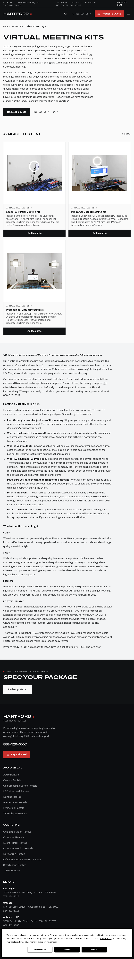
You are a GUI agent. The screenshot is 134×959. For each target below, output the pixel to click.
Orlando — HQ (11, 917)
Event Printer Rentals (15, 843)
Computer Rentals (13, 837)
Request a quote (16, 112)
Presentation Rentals (15, 802)
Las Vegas (61, 2)
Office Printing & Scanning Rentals (22, 859)
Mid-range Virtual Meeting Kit (88, 212)
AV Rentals (17, 26)
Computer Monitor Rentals (18, 848)
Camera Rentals (12, 780)
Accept (94, 950)
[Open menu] (128, 14)
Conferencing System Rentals (20, 785)
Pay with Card (19, 754)
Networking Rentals (14, 854)
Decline (67, 950)
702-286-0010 (11, 896)
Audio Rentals (11, 774)
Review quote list (17, 689)
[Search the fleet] (65, 14)
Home (5, 26)
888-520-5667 (122, 3)
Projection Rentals (13, 808)
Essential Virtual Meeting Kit (23, 212)
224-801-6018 (11, 910)
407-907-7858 (11, 925)
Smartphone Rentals (14, 865)
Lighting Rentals (12, 797)
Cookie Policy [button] (106, 938)
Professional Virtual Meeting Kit (25, 309)
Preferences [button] (51, 942)
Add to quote (34, 233)
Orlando (88, 2)
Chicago (75, 2)
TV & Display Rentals (15, 813)
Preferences (40, 950)
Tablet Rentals (11, 870)
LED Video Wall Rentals (16, 791)
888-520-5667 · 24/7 (46, 112)
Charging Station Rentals (17, 831)
